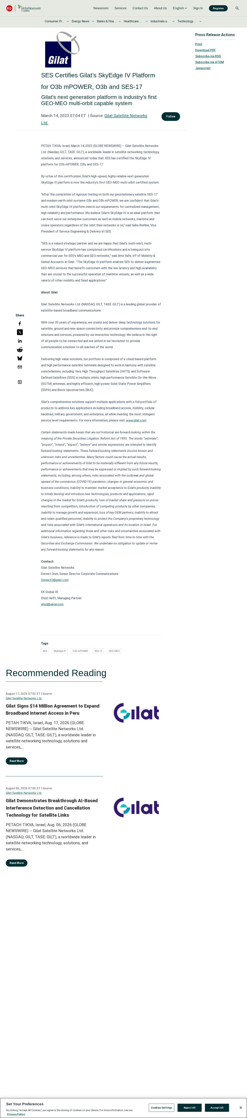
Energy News (80, 21)
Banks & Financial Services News (106, 21)
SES (45, 651)
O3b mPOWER (80, 651)
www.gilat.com (136, 420)
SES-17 (98, 651)
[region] (123, 1108)
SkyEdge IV (60, 651)
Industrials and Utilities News (160, 21)
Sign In (198, 8)
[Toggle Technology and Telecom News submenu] (200, 21)
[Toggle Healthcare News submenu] (147, 21)
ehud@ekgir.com (52, 604)
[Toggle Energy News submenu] (93, 21)
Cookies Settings (161, 1107)
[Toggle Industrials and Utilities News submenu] (173, 21)
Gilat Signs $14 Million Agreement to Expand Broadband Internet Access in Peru (52, 709)
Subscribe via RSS (208, 56)
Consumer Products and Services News (54, 21)
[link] (100, 8)
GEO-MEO (114, 651)
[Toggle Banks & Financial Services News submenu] (120, 21)
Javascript (203, 68)
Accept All (217, 1107)
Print (198, 44)
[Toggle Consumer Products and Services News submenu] (68, 21)
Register (218, 8)
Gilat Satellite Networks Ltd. (24, 698)
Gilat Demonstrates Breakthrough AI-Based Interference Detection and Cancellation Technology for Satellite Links (52, 808)
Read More (17, 760)
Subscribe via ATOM (209, 62)
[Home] (23, 8)
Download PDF (205, 50)
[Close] (241, 1107)
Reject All (189, 1107)
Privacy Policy (16, 1114)
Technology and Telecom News (187, 21)
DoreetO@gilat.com (55, 580)
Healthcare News (133, 21)
